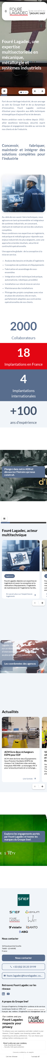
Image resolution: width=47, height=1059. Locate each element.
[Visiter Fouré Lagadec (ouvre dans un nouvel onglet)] (15, 919)
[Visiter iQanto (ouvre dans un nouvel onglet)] (31, 926)
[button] (21, 92)
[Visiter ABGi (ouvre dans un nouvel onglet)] (23, 931)
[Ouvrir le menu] (5, 11)
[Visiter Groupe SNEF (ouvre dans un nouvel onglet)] (23, 900)
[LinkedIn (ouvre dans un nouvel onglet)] (3, 993)
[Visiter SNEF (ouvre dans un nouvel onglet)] (15, 911)
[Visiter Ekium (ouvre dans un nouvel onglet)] (32, 911)
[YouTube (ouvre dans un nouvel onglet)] (8, 993)
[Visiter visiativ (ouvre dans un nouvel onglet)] (15, 926)
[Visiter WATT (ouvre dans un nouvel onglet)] (32, 918)
